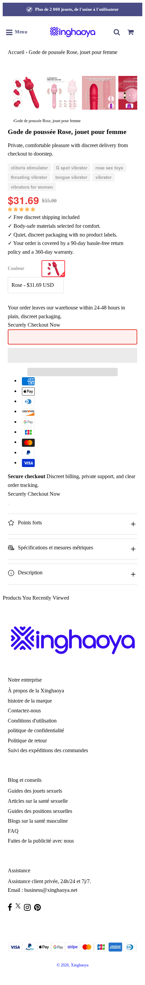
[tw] (20, 906)
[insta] (29, 907)
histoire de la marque (30, 701)
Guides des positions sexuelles (40, 811)
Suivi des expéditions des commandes (48, 750)
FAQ (13, 831)
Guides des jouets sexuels (35, 791)
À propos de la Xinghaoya (36, 690)
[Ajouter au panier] (8, 504)
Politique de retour (27, 740)
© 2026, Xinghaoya (72, 965)
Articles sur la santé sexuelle (38, 801)
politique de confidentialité (36, 730)
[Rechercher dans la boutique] (117, 32)
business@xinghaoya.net (50, 890)
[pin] (39, 907)
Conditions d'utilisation (32, 720)
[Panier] (130, 32)
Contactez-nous (24, 710)
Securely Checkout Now (34, 325)
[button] (22, 209)
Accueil (16, 52)
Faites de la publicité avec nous (41, 841)
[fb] (12, 907)
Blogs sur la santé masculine (38, 821)
